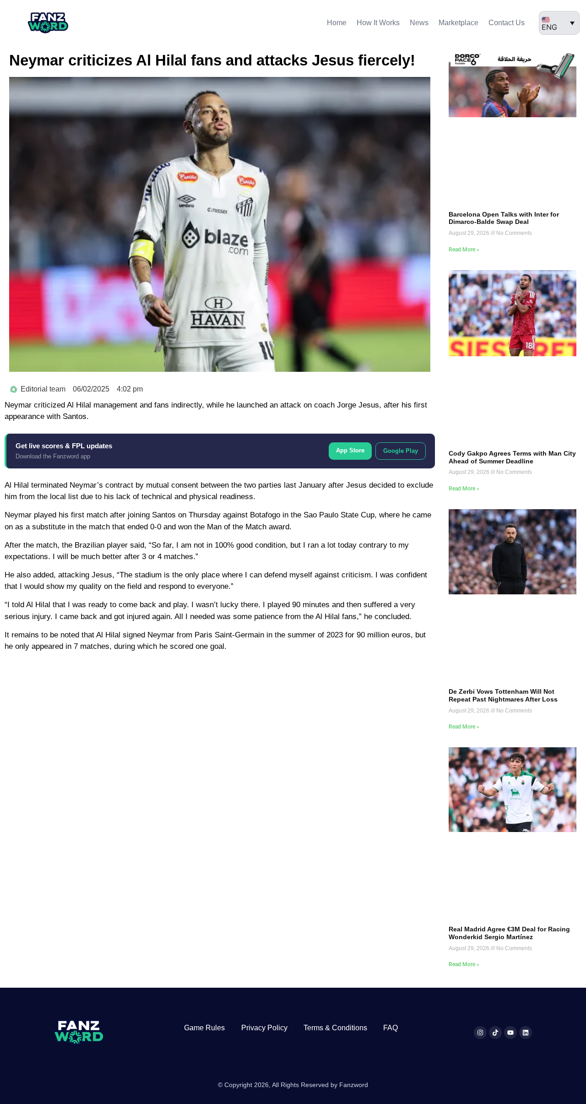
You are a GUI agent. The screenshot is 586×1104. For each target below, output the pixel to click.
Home (337, 23)
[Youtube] (510, 1032)
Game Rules (204, 1028)
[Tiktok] (495, 1032)
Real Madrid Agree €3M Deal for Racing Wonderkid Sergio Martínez (509, 933)
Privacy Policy (264, 1028)
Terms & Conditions (335, 1028)
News (419, 23)
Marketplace (458, 23)
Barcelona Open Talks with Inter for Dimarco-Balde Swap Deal (504, 218)
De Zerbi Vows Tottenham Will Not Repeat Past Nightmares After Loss (503, 695)
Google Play (400, 450)
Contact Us (506, 23)
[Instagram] (480, 1032)
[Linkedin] (525, 1032)
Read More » (464, 249)
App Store (350, 450)
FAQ (390, 1028)
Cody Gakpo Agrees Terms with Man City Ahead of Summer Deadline (512, 457)
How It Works (378, 23)
